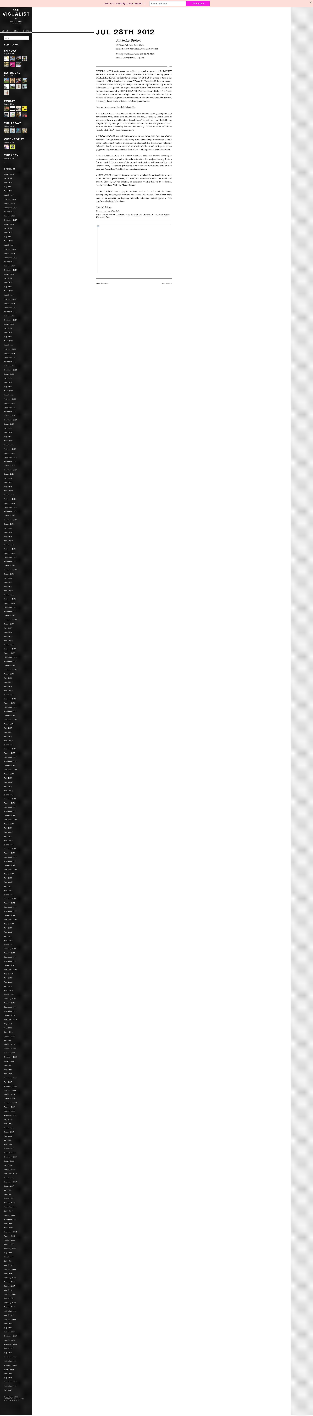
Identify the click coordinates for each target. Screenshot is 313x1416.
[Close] (311, 2)
